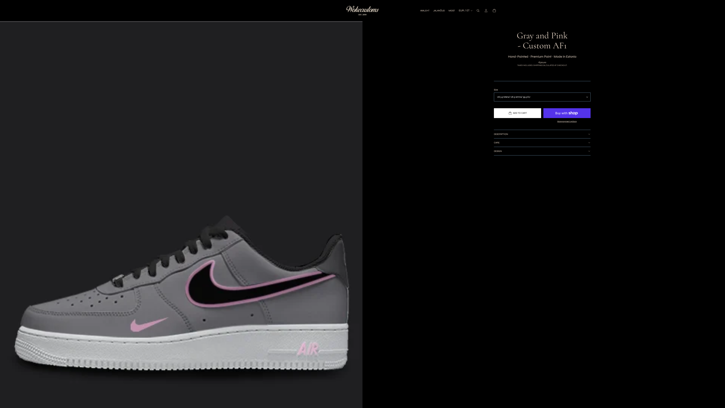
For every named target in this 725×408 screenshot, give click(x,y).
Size (496, 89)
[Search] (478, 10)
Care (497, 142)
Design (498, 151)
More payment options (567, 121)
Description (501, 134)
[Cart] (494, 10)
